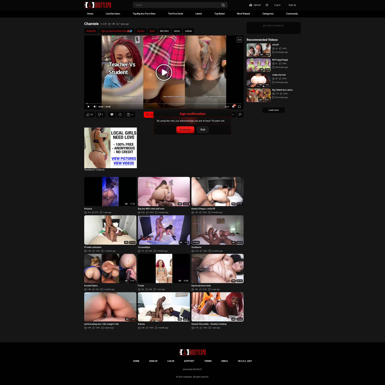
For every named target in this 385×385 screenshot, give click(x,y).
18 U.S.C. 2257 (245, 361)
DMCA (224, 361)
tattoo (177, 31)
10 (91, 114)
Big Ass (140, 31)
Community (292, 13)
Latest (199, 13)
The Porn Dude (175, 13)
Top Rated (219, 13)
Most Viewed (243, 13)
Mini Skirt (164, 31)
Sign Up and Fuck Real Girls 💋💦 (116, 31)
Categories (268, 13)
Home (90, 13)
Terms (208, 361)
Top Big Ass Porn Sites (144, 13)
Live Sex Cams (113, 13)
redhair (188, 31)
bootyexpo (187, 377)
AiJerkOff (91, 31)
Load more (274, 110)
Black (152, 31)
